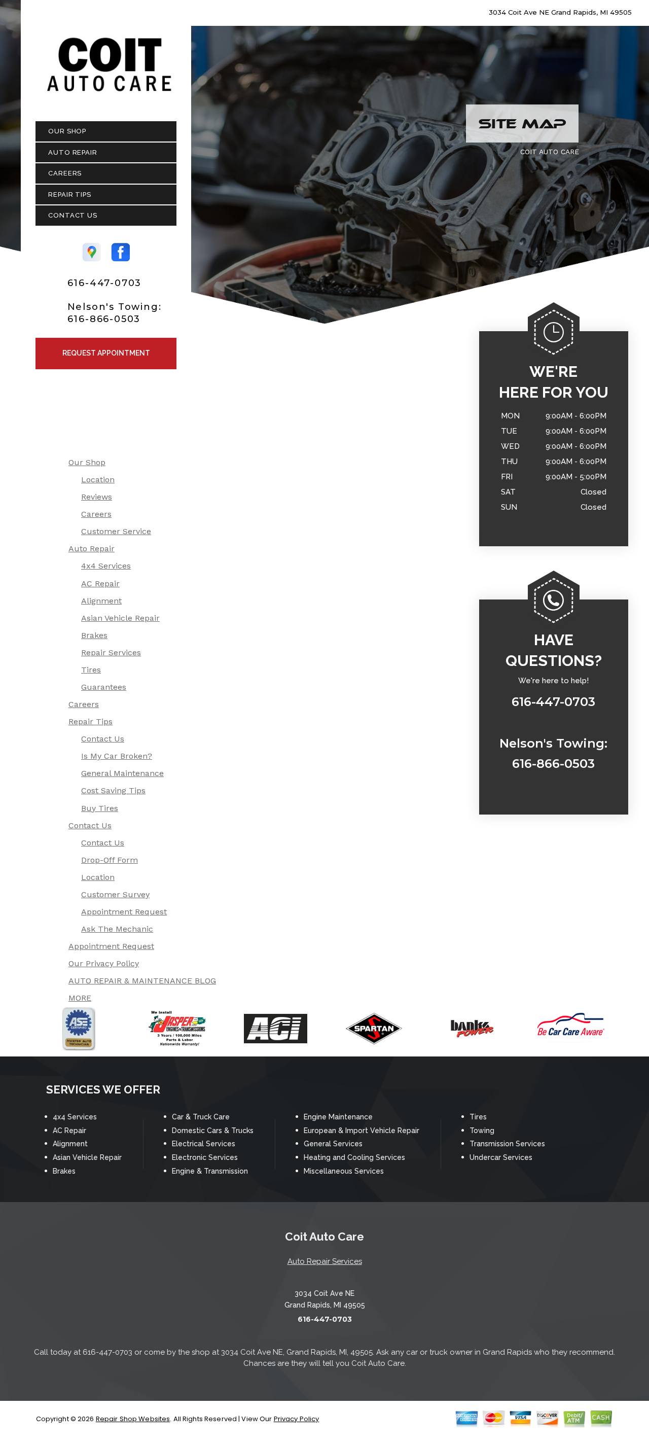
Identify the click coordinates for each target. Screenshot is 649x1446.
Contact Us (72, 215)
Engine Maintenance (338, 1117)
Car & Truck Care (201, 1117)
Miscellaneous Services (344, 1171)
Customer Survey (115, 894)
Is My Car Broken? (116, 756)
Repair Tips (69, 194)
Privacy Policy (296, 1419)
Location (98, 479)
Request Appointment (106, 353)
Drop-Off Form (109, 860)
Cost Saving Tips (113, 790)
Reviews (96, 497)
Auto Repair (72, 152)
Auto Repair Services (324, 1261)
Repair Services (111, 652)
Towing (482, 1130)
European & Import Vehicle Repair (361, 1130)
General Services (333, 1144)
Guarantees (103, 687)
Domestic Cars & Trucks (213, 1130)
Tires (91, 670)
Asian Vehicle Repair (120, 618)
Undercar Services (501, 1157)
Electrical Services (203, 1144)
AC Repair (100, 583)
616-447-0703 (104, 283)
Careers (65, 173)
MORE (79, 998)
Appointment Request (124, 911)
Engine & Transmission (210, 1171)
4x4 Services (106, 566)
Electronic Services (205, 1157)
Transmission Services (507, 1144)
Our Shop (67, 131)
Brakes (94, 635)
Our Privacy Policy (103, 963)
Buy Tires (99, 808)
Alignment (101, 601)
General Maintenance (122, 773)
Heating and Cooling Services (354, 1157)
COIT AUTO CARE (549, 152)
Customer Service (116, 531)
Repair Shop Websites (133, 1419)
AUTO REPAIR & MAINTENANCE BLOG (142, 980)
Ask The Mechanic (117, 929)
